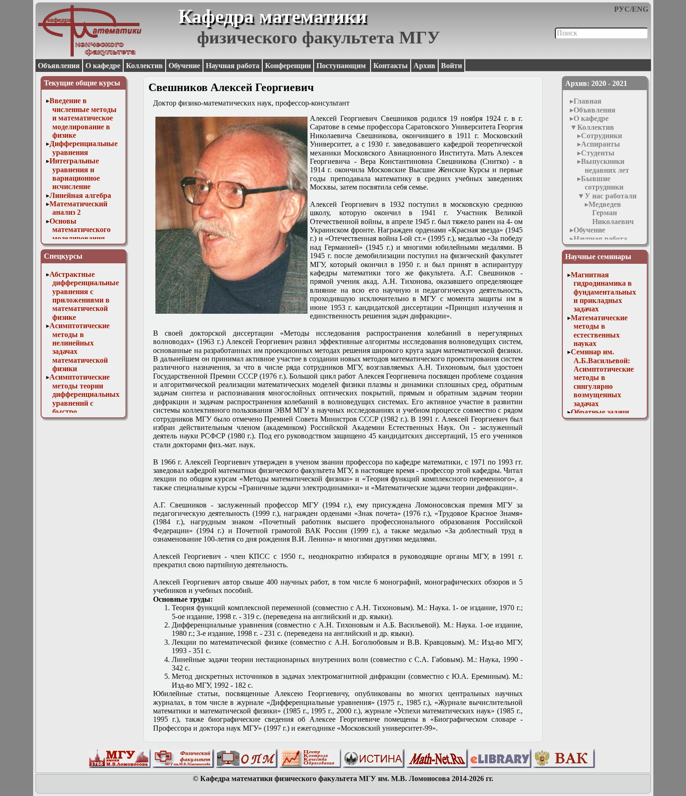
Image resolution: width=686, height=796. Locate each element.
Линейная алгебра (80, 195)
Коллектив (144, 66)
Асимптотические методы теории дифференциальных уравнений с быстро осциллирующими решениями (84, 402)
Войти (451, 66)
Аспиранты (600, 144)
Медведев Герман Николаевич (611, 212)
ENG (640, 9)
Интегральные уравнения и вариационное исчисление (74, 173)
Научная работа (232, 66)
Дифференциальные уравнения (83, 148)
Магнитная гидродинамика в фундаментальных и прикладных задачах (603, 292)
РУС (622, 9)
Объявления (59, 66)
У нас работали (611, 196)
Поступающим (342, 66)
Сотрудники (601, 136)
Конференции (288, 66)
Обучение (184, 66)
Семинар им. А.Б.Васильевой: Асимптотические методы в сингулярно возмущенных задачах (602, 377)
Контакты (390, 66)
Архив (424, 66)
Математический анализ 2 (78, 208)
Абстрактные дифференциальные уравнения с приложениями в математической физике (84, 295)
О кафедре (102, 66)
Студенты (598, 153)
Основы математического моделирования (80, 229)
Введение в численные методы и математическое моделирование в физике (83, 118)
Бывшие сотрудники (602, 183)
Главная (588, 101)
